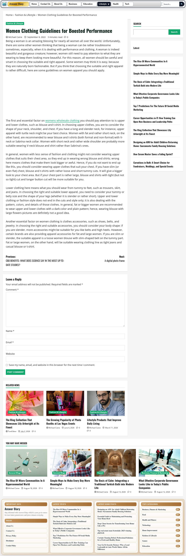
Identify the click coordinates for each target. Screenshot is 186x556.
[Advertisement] (65, 97)
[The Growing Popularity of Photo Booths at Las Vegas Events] (65, 403)
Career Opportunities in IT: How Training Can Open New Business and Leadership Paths (154, 119)
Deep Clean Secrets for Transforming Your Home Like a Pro (116, 524)
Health (116, 4)
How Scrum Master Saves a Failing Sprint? (153, 154)
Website (10, 353)
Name (10, 331)
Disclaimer (10, 540)
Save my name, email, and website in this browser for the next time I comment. (52, 365)
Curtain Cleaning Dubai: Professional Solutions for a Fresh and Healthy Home (115, 539)
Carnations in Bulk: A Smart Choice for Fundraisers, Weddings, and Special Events (153, 164)
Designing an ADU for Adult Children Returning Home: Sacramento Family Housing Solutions (155, 144)
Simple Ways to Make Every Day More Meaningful (156, 73)
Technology (146, 525)
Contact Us (45, 4)
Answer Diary (16, 4)
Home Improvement (149, 530)
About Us (58, 4)
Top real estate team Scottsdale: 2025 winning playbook (114, 531)
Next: (115, 259)
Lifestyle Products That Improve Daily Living (104, 421)
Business (73, 4)
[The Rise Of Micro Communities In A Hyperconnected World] (26, 463)
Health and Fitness (149, 520)
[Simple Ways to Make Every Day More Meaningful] (71, 463)
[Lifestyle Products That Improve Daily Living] (106, 403)
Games (144, 541)
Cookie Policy (11, 545)
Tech (127, 4)
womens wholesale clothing (62, 120)
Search (137, 23)
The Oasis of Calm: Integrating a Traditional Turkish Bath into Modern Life (153, 83)
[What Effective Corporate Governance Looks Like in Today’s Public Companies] (159, 463)
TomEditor (12, 431)
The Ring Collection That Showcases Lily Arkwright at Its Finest (22, 423)
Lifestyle (103, 4)
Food (144, 515)
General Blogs (15, 473)
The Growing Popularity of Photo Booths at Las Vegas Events (63, 421)
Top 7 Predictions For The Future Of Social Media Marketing (71, 536)
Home (34, 4)
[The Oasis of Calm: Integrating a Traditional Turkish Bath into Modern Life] (115, 463)
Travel (100, 473)
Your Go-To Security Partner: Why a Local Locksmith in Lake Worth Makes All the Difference (113, 547)
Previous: (35, 261)
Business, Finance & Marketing (155, 473)
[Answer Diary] (4, 4)
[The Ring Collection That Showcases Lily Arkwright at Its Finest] (24, 403)
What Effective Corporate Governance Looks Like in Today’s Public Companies (156, 95)
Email (10, 342)
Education (88, 4)
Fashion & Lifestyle (15, 23)
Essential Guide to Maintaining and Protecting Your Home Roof (115, 517)
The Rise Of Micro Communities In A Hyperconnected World (150, 63)
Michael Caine (15, 37)
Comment (12, 289)
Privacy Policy (11, 536)
